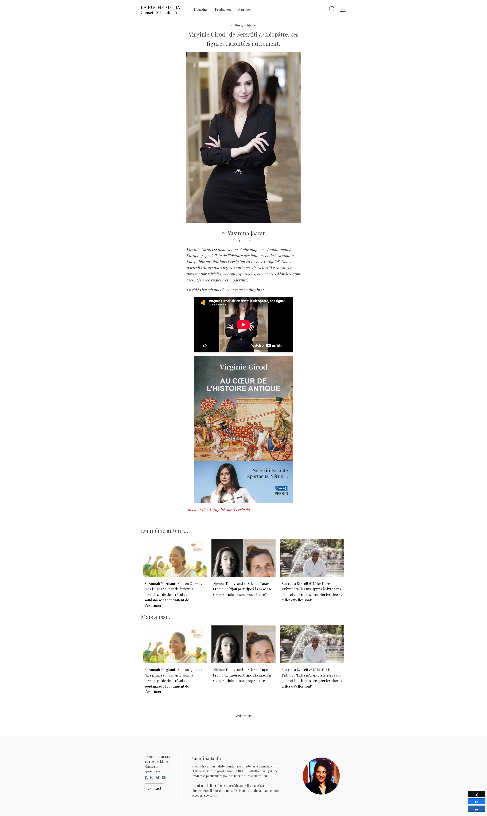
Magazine (200, 9)
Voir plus (244, 715)
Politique (250, 25)
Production (223, 9)
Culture (236, 25)
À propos (244, 9)
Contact (154, 788)
